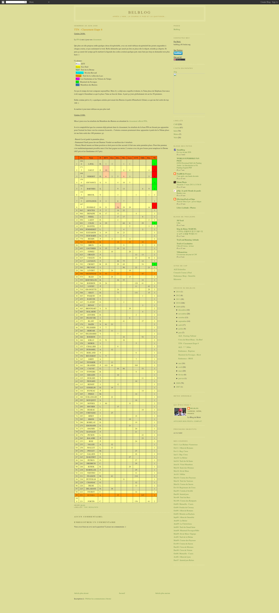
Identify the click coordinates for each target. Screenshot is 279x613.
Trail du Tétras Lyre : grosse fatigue (189, 201)
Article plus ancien (162, 593)
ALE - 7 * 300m (184, 347)
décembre (182, 310)
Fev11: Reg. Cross (181, 451)
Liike (178, 223)
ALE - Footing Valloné (187, 336)
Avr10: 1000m (179, 474)
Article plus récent (81, 593)
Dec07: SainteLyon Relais (184, 560)
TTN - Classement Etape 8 (88, 29)
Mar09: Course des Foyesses (185, 540)
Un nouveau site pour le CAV (187, 254)
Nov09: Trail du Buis (182, 497)
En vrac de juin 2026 (184, 152)
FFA (78, 39)
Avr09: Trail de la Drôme (183, 537)
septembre (182, 321)
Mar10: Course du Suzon (183, 484)
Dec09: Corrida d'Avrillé (183, 491)
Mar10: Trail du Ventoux (183, 481)
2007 (178, 386)
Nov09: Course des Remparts (185, 500)
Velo (175, 137)
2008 (178, 383)
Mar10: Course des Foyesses (185, 477)
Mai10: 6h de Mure (181, 471)
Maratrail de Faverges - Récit (189, 354)
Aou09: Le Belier (180, 520)
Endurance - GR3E (185, 358)
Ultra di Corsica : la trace (185, 246)
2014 (178, 291)
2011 (178, 299)
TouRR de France (184, 173)
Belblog (177, 29)
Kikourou (177, 279)
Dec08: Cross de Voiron (183, 550)
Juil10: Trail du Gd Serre (183, 461)
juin (180, 332)
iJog (175, 71)
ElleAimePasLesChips (186, 199)
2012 (178, 295)
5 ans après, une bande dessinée (187, 176)
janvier (181, 378)
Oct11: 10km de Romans (183, 448)
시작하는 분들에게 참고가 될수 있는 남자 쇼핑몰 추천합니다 (190, 232)
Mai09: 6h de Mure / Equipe (185, 533)
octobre (181, 317)
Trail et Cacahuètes (185, 243)
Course (176, 127)
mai (180, 363)
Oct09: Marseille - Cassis (183, 504)
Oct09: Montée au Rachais (184, 514)
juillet (181, 328)
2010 (178, 303)
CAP (85, 507)
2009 (178, 306)
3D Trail (180, 220)
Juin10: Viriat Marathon (183, 464)
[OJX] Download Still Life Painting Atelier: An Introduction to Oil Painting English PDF (189, 165)
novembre (182, 313)
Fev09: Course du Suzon (183, 543)
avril (180, 367)
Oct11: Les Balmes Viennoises (186, 444)
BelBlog (139, 12)
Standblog (181, 149)
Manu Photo (182, 182)
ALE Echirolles (180, 269)
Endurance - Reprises (186, 351)
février (181, 374)
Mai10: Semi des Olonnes (184, 467)
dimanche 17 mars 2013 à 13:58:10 (189, 184)
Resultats (93, 507)
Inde (175, 130)
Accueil (122, 593)
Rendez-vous (181, 193)
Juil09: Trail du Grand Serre (184, 527)
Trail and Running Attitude (188, 239)
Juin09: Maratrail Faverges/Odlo (186, 530)
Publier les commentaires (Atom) (98, 598)
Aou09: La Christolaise (183, 523)
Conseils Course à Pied (183, 272)
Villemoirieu (182, 252)
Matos (176, 134)
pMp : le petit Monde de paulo (189, 190)
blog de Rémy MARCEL (187, 228)
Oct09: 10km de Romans (183, 510)
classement (97, 39)
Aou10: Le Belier (180, 457)
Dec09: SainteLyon (181, 494)
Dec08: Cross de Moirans (183, 547)
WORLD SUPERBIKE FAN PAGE (188, 159)
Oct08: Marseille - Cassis (183, 553)
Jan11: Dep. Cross (181, 454)
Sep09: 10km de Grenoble (184, 517)
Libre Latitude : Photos (186, 207)
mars (180, 370)
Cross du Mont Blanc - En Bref (190, 339)
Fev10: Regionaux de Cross (184, 487)
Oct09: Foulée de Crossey (184, 507)
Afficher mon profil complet (188, 421)
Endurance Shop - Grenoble (184, 276)
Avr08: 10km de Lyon (182, 557)
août (180, 325)
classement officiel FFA (138, 121)
